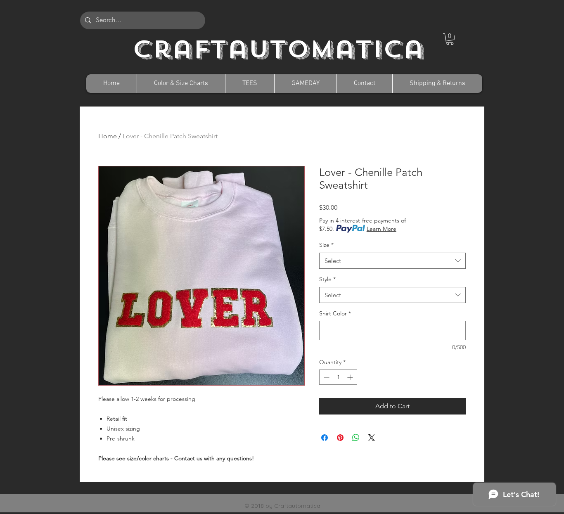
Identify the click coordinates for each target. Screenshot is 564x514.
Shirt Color (335, 313)
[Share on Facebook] (324, 438)
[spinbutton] (338, 377)
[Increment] (351, 377)
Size (326, 245)
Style (327, 279)
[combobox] (392, 261)
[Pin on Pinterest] (340, 438)
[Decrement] (325, 377)
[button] (450, 39)
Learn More (381, 228)
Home (107, 136)
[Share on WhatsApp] (356, 438)
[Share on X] (372, 438)
